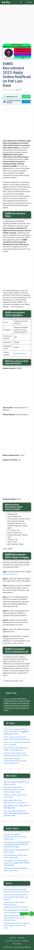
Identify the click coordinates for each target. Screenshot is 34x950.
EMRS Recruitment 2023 (14, 681)
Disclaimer (25, 941)
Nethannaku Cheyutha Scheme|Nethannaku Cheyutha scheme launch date (15, 761)
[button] (21, 2)
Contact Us (20, 938)
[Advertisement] (17, 23)
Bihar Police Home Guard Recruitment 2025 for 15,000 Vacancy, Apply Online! (14, 789)
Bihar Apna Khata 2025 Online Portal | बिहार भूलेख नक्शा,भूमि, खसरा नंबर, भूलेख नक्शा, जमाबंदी (16, 813)
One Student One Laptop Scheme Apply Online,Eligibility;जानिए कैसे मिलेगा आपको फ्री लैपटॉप (17, 863)
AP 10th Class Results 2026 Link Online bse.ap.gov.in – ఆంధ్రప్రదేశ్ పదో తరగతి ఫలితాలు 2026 (16, 731)
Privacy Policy (17, 944)
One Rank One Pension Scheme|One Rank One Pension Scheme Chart (15, 837)
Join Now (26, 96)
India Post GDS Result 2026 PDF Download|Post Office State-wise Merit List (16, 897)
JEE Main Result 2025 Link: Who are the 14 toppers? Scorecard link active (17, 925)
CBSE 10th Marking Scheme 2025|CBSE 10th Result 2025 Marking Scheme (14, 918)
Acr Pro (6, 2)
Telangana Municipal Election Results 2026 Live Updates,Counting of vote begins (16, 905)
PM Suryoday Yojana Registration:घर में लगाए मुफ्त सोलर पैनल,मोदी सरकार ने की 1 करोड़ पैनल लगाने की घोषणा (17, 844)
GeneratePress (26, 947)
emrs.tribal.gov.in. (11, 574)
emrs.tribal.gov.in (20, 353)
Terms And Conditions (13, 941)
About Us (13, 938)
